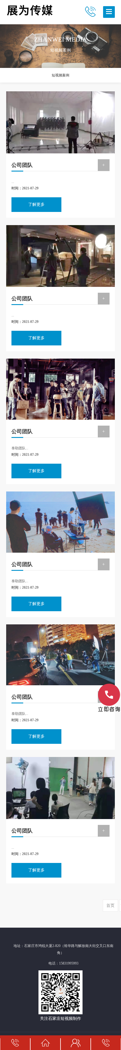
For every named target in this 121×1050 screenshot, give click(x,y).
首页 (110, 905)
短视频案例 (60, 75)
